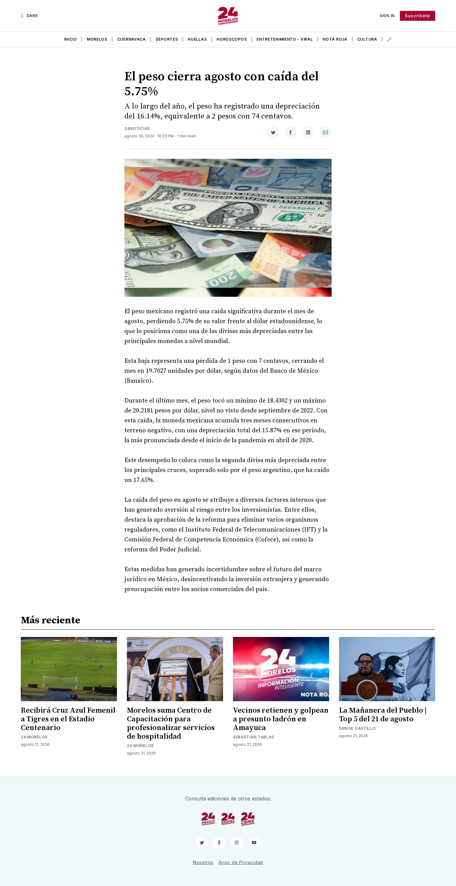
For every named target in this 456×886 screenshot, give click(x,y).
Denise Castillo (357, 728)
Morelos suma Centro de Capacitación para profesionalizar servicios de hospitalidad (171, 723)
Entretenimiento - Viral (285, 39)
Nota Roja (335, 39)
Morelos (97, 39)
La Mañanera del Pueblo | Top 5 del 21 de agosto (383, 715)
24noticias (137, 128)
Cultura (367, 39)
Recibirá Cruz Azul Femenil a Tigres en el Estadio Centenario (68, 719)
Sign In (387, 15)
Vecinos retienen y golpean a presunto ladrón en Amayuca (281, 719)
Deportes (167, 39)
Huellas (197, 39)
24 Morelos (34, 737)
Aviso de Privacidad (240, 862)
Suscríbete (417, 15)
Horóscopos (232, 39)
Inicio (70, 39)
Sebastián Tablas (253, 737)
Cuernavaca (131, 39)
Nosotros (203, 862)
